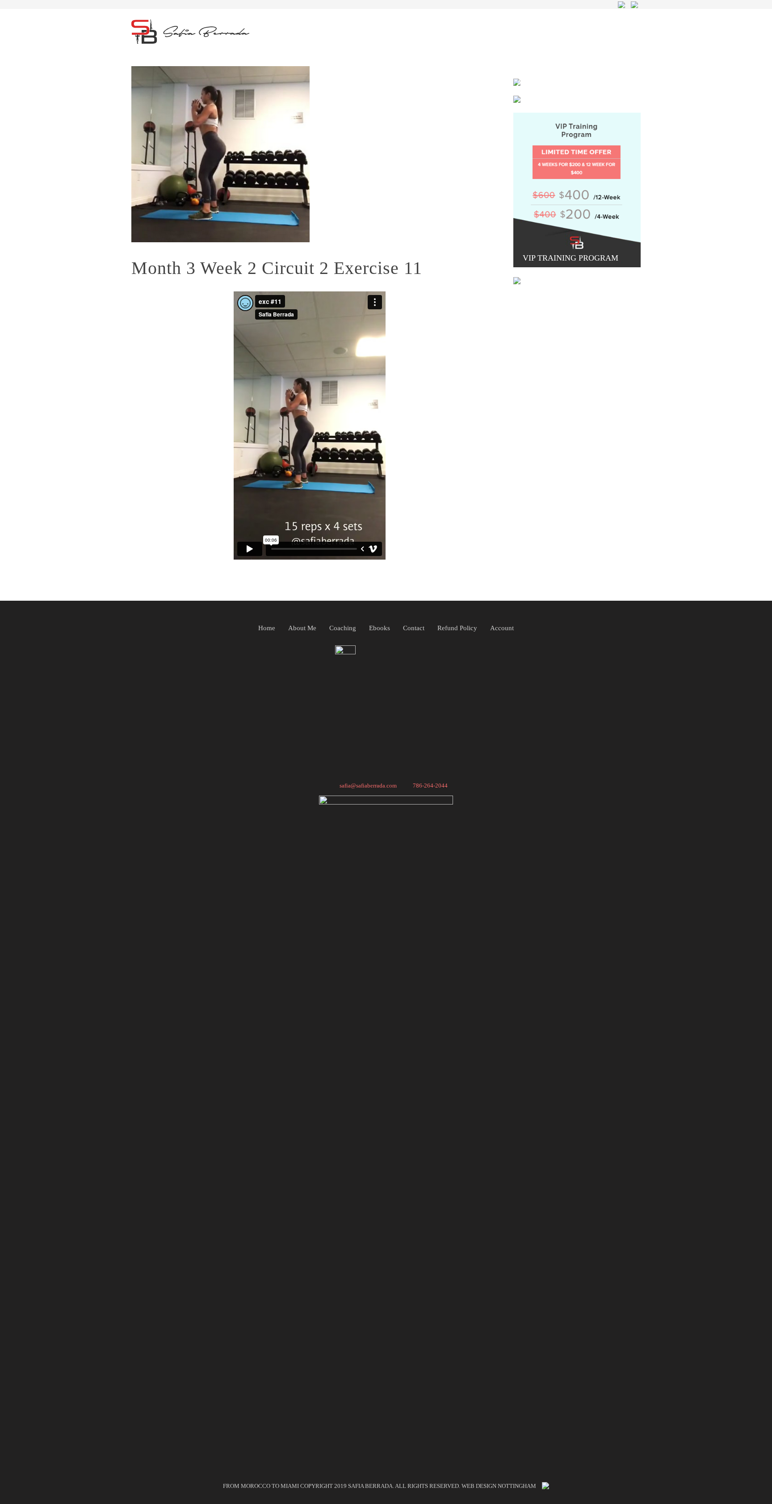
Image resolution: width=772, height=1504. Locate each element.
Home (266, 628)
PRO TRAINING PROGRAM (571, 76)
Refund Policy (457, 628)
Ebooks (379, 628)
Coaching (342, 628)
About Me (302, 628)
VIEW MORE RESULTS (571, 274)
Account (502, 628)
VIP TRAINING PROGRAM (572, 257)
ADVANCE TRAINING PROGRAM (577, 82)
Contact (413, 628)
